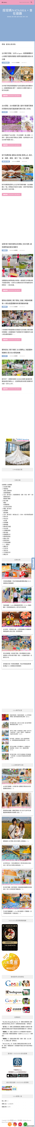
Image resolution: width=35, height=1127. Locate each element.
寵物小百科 (6, 538)
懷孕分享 (5, 516)
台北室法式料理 (7, 506)
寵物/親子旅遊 (6, 161)
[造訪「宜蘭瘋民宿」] (9, 1089)
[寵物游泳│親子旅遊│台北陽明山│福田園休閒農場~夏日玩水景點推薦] (17, 367)
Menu (5, 2)
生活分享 (5, 548)
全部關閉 (9, 484)
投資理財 (5, 510)
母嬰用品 (5, 488)
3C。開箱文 (6, 544)
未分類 (5, 520)
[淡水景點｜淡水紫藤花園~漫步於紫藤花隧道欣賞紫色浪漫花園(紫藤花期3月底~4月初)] (17, 123)
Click (33, 564)
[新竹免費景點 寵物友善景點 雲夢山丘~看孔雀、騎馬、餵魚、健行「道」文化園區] (17, 173)
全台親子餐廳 (6, 486)
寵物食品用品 (6, 536)
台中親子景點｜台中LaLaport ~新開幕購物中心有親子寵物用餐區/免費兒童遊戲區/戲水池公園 (17, 56)
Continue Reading (14, 95)
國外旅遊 (5, 532)
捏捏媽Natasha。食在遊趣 (17, 12)
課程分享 (5, 554)
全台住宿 (5, 528)
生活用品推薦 (6, 542)
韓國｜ (5, 502)
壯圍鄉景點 (6, 504)
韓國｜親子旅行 (7, 508)
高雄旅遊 (5, 306)
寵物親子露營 (6, 498)
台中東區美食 (6, 62)
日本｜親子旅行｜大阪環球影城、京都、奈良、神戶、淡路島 (19, 494)
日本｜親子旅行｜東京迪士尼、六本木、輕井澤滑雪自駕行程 (19, 514)
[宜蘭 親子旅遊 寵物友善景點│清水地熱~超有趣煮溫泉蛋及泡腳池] (17, 265)
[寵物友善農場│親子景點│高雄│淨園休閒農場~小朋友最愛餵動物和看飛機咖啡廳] (17, 318)
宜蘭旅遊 (5, 250)
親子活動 (5, 500)
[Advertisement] (17, 27)
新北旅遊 (5, 112)
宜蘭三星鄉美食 (7, 490)
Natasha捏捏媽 (15, 62)
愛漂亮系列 (6, 540)
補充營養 (5, 512)
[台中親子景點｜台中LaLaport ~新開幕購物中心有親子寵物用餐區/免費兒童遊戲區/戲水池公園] (17, 74)
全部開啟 (4, 484)
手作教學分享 (6, 552)
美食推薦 (5, 522)
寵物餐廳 (5, 524)
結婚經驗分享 (6, 534)
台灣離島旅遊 (6, 530)
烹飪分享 (5, 550)
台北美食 (5, 356)
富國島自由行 (6, 496)
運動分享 (5, 546)
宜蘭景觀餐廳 (6, 492)
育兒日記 (5, 518)
